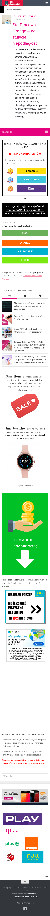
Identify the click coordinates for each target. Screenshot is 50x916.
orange (32, 16)
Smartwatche (15, 428)
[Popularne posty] (25, 296)
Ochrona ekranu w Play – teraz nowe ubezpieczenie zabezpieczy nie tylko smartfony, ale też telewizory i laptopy (31, 359)
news (24, 16)
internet (16, 16)
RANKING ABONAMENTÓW (25, 153)
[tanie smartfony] (25, 419)
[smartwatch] (25, 480)
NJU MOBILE (31, 179)
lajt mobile (31, 171)
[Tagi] (40, 296)
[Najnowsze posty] (9, 296)
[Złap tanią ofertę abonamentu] (46, 131)
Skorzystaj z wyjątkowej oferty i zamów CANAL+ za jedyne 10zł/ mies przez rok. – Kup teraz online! (25, 210)
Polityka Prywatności (25, 902)
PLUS (25, 233)
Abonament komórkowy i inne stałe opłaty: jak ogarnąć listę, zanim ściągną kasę (29, 306)
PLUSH (25, 260)
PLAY (31, 188)
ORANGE (25, 242)
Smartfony (14, 376)
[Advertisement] (25, 696)
